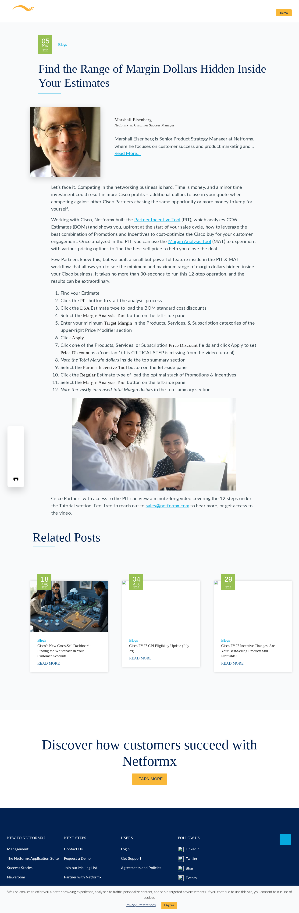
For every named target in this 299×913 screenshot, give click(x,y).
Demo (284, 13)
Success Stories (19, 868)
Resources (106, 13)
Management (17, 849)
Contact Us (187, 13)
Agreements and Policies (141, 868)
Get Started (136, 13)
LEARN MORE (149, 779)
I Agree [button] (169, 905)
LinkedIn (192, 849)
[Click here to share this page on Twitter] (15, 445)
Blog (189, 868)
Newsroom (16, 877)
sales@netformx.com (167, 506)
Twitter (191, 859)
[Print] (15, 479)
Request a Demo (77, 858)
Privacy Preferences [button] (141, 905)
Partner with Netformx (82, 877)
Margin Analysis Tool (189, 241)
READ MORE (49, 663)
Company (159, 13)
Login (264, 13)
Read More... (127, 153)
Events (191, 878)
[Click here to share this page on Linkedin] (15, 456)
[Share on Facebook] (15, 434)
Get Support (131, 858)
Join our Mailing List (80, 868)
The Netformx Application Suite (33, 858)
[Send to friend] (15, 467)
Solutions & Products (69, 13)
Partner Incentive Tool (157, 220)
